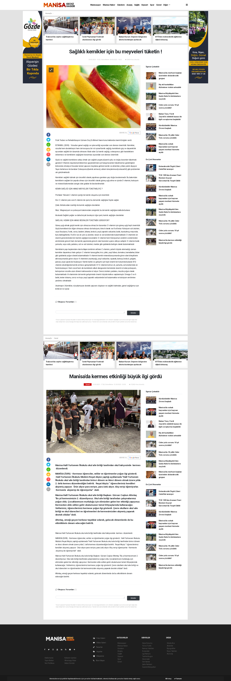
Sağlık (137, 5)
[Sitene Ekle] (75, 649)
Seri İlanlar (146, 662)
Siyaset (144, 5)
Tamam (179, 679)
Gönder (133, 313)
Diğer (166, 5)
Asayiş (129, 5)
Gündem (121, 5)
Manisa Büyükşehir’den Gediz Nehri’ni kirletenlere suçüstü (170, 96)
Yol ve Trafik (146, 646)
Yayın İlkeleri (49, 660)
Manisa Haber (109, 5)
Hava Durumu (147, 643)
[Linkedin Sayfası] (62, 649)
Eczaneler (146, 651)
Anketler (170, 646)
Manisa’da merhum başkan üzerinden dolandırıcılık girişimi (170, 76)
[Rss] (66, 649)
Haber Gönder (69, 663)
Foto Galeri (100, 638)
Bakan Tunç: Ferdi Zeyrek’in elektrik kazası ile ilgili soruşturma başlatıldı (170, 117)
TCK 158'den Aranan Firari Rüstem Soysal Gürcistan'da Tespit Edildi (170, 178)
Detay (169, 679)
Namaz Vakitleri (148, 648)
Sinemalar (146, 659)
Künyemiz (100, 656)
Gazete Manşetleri (149, 667)
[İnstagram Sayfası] (54, 649)
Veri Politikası (49, 663)
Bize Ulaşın (100, 660)
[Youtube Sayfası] (58, 649)
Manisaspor (95, 5)
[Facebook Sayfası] (45, 649)
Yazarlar (99, 647)
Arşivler (99, 652)
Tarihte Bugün (147, 656)
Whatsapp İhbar (70, 660)
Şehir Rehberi (147, 664)
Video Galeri (101, 643)
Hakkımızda (49, 658)
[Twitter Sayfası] (49, 649)
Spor (152, 5)
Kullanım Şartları (70, 658)
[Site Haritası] (71, 649)
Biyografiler (171, 648)
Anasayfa (48, 13)
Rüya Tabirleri (172, 651)
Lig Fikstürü (146, 654)
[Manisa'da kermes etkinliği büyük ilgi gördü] (93, 421)
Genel (158, 5)
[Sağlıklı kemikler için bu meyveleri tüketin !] (93, 96)
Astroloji (170, 654)
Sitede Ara (171, 643)
